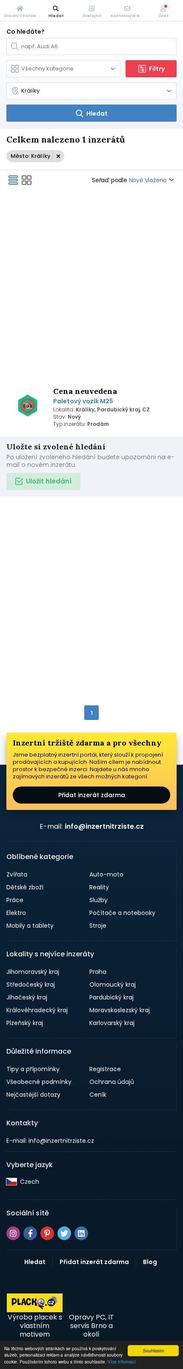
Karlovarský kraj (111, 1023)
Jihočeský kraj (26, 997)
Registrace (105, 1069)
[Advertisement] (91, 287)
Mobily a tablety (30, 925)
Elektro (16, 913)
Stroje (97, 925)
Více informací (122, 1361)
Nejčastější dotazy (33, 1094)
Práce (14, 900)
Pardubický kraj (111, 997)
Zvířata (16, 874)
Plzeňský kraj (24, 1023)
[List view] (13, 180)
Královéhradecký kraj (37, 1010)
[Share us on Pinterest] (47, 1233)
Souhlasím (153, 1350)
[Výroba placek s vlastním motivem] (35, 1310)
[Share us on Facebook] (30, 1233)
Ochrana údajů (111, 1082)
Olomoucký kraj (112, 984)
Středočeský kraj (30, 984)
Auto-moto (106, 874)
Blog (150, 1262)
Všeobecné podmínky (38, 1082)
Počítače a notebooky (122, 913)
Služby (98, 900)
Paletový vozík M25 (83, 401)
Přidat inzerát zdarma (91, 795)
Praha (97, 971)
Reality (99, 887)
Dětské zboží (24, 887)
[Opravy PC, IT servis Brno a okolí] (91, 1303)
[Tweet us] (64, 1233)
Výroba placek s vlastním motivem (35, 1325)
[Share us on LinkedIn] (81, 1233)
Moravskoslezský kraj (119, 1010)
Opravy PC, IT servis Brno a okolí (91, 1325)
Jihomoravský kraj (32, 971)
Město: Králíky (31, 156)
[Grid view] (27, 180)
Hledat (35, 1262)
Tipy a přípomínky (33, 1069)
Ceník (97, 1094)
